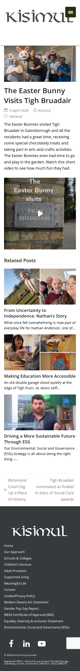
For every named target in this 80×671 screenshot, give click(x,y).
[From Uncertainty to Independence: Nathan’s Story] (40, 286)
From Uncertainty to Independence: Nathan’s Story (35, 313)
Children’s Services (17, 564)
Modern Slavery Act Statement (26, 602)
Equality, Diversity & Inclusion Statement (33, 621)
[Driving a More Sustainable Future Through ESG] (40, 412)
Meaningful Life (15, 583)
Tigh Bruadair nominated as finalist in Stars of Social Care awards (54, 490)
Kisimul (44, 110)
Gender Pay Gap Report (21, 608)
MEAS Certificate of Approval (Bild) (29, 615)
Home (8, 546)
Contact (10, 589)
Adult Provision (15, 571)
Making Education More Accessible (40, 376)
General (15, 116)
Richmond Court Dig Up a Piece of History (15, 490)
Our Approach (14, 552)
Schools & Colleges (18, 558)
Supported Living (16, 577)
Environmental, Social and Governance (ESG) (36, 627)
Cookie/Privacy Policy (19, 596)
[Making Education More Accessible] (40, 351)
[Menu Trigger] (70, 12)
